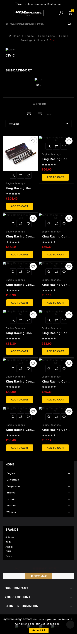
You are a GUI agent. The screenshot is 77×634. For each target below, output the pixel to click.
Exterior (11, 499)
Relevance (38, 124)
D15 (38, 85)
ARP (8, 551)
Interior (11, 505)
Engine (10, 473)
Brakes (10, 492)
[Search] (69, 23)
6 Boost (10, 537)
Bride (9, 556)
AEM (8, 542)
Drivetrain (12, 479)
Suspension (13, 486)
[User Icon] (63, 13)
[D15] (39, 79)
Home (10, 464)
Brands (12, 529)
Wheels (11, 512)
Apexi (9, 546)
